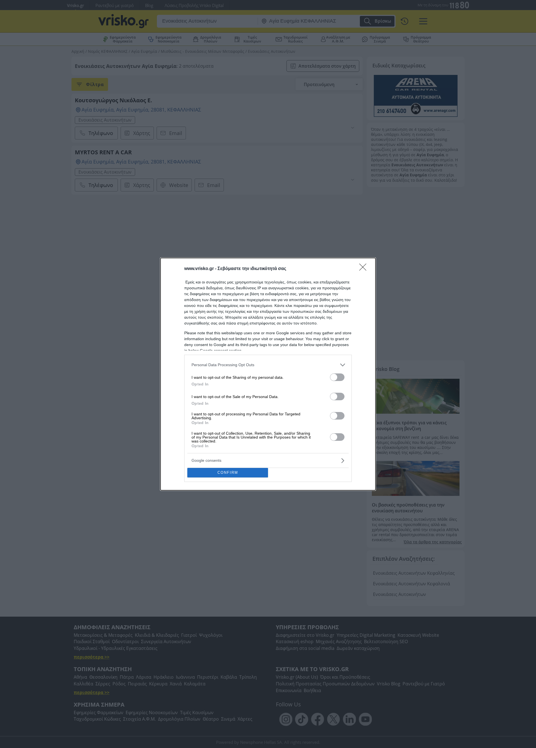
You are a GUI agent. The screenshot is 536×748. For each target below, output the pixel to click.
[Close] (364, 269)
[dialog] (268, 374)
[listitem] (268, 365)
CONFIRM (227, 472)
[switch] (337, 377)
